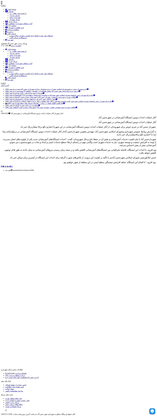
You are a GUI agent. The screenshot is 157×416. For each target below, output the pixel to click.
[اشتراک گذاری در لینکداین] (8, 166)
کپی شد (8, 170)
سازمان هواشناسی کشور (14, 391)
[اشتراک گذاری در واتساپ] (12, 166)
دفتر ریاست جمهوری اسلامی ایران (17, 400)
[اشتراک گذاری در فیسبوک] (1, 166)
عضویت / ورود (16, 45)
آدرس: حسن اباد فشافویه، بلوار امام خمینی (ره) (22, 377)
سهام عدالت (9, 389)
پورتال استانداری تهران (13, 406)
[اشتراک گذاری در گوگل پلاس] (5, 166)
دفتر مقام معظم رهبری (13, 398)
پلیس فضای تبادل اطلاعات (14, 387)
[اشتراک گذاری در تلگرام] (10, 166)
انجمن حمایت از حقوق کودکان (15, 385)
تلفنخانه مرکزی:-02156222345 (15, 373)
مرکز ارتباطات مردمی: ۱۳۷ (15, 375)
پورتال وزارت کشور (12, 402)
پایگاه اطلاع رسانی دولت (14, 404)
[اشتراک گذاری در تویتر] (3, 166)
